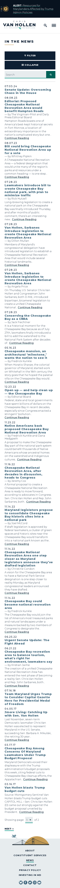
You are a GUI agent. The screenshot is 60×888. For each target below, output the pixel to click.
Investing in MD (30, 875)
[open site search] (45, 25)
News (30, 860)
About (30, 850)
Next (8, 828)
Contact (30, 865)
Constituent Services (30, 855)
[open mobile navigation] (54, 25)
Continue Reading (17, 138)
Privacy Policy (30, 870)
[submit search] (50, 74)
